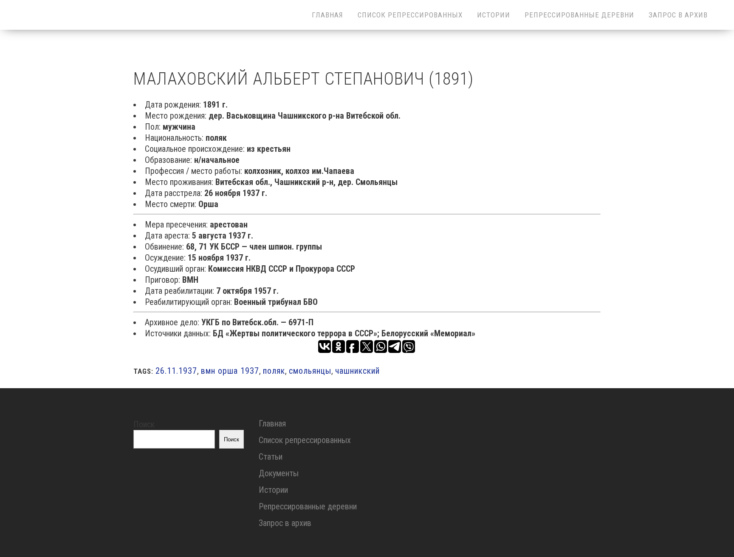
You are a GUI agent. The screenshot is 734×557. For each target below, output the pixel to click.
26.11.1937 (176, 371)
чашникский (357, 371)
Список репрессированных (305, 440)
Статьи (270, 456)
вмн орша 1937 (230, 371)
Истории (273, 489)
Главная (272, 423)
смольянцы (310, 371)
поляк (274, 371)
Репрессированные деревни (308, 506)
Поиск (144, 424)
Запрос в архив (285, 523)
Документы (279, 473)
